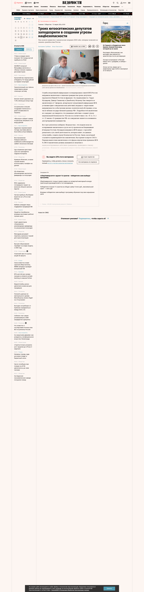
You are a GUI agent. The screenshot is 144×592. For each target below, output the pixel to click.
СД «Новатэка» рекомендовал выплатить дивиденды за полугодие (23, 173)
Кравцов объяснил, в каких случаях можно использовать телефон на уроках (23, 162)
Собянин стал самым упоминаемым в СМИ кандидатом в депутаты (22, 318)
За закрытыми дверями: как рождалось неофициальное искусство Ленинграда (24, 337)
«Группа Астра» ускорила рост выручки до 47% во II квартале (23, 347)
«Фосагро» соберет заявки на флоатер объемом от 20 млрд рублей (23, 120)
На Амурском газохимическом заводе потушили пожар (22, 378)
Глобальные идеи (26, 6)
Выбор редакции (43, 17)
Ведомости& (59, 10)
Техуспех (121, 10)
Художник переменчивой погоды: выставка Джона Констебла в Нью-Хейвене (23, 130)
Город (51, 10)
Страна (83, 10)
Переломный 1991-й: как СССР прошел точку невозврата (69, 17)
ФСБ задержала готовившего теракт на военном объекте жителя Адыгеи (23, 186)
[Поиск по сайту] (118, 3)
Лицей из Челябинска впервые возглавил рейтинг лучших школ (24, 214)
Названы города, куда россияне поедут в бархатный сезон (21, 356)
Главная (41, 24)
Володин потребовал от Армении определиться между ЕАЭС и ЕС (22, 308)
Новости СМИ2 (43, 212)
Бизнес (36, 6)
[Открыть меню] (129, 3)
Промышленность (92, 10)
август (28, 18)
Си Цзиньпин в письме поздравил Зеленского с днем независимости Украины (22, 109)
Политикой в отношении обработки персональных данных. (70, 590)
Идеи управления (41, 10)
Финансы (53, 6)
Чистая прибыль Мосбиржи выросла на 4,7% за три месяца (23, 197)
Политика (97, 6)
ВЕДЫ (18, 10)
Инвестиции (62, 6)
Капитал (76, 10)
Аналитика (68, 10)
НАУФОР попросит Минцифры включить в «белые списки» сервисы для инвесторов (23, 69)
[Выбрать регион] (114, 3)
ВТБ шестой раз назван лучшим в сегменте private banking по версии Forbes (23, 276)
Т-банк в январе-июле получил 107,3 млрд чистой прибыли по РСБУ (23, 58)
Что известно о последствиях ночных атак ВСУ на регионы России (23, 327)
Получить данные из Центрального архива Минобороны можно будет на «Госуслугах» (23, 297)
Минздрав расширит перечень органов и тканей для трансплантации (23, 236)
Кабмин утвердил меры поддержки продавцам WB (23, 206)
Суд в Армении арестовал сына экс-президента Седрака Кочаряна (23, 151)
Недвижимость (87, 6)
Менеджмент (115, 6)
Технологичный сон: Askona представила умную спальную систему (24, 89)
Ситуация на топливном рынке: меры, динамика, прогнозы (108, 17)
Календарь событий (18, 18)
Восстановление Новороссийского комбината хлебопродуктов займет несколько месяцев (23, 141)
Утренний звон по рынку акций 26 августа (22, 255)
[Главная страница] (72, 3)
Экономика (44, 6)
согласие (58, 588)
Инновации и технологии (108, 10)
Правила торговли (28, 10)
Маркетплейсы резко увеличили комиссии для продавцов (23, 286)
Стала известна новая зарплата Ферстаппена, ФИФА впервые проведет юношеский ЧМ (23, 266)
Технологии (71, 6)
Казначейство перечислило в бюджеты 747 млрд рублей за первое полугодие (24, 80)
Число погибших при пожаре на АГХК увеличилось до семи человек (21, 367)
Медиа (79, 6)
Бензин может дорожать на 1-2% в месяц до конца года (23, 100)
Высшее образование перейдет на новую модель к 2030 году (23, 246)
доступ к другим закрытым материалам (60, 163)
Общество (106, 6)
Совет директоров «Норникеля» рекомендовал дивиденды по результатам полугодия (23, 225)
